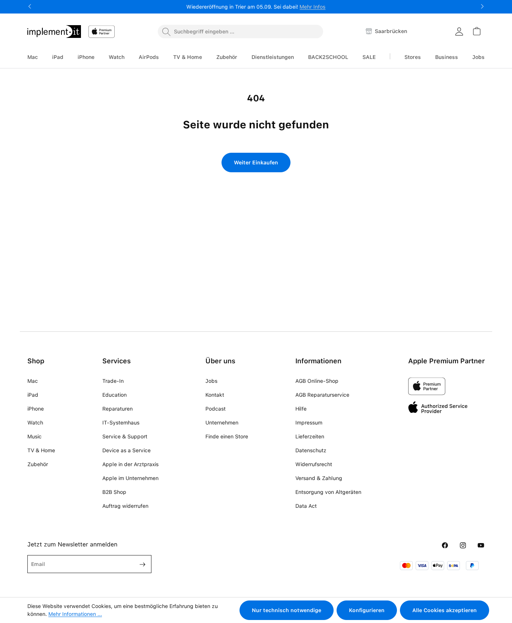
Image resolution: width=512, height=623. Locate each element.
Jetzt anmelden (256, 341)
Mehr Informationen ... (75, 614)
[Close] (338, 258)
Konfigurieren (367, 610)
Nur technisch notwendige (286, 610)
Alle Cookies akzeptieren (444, 610)
